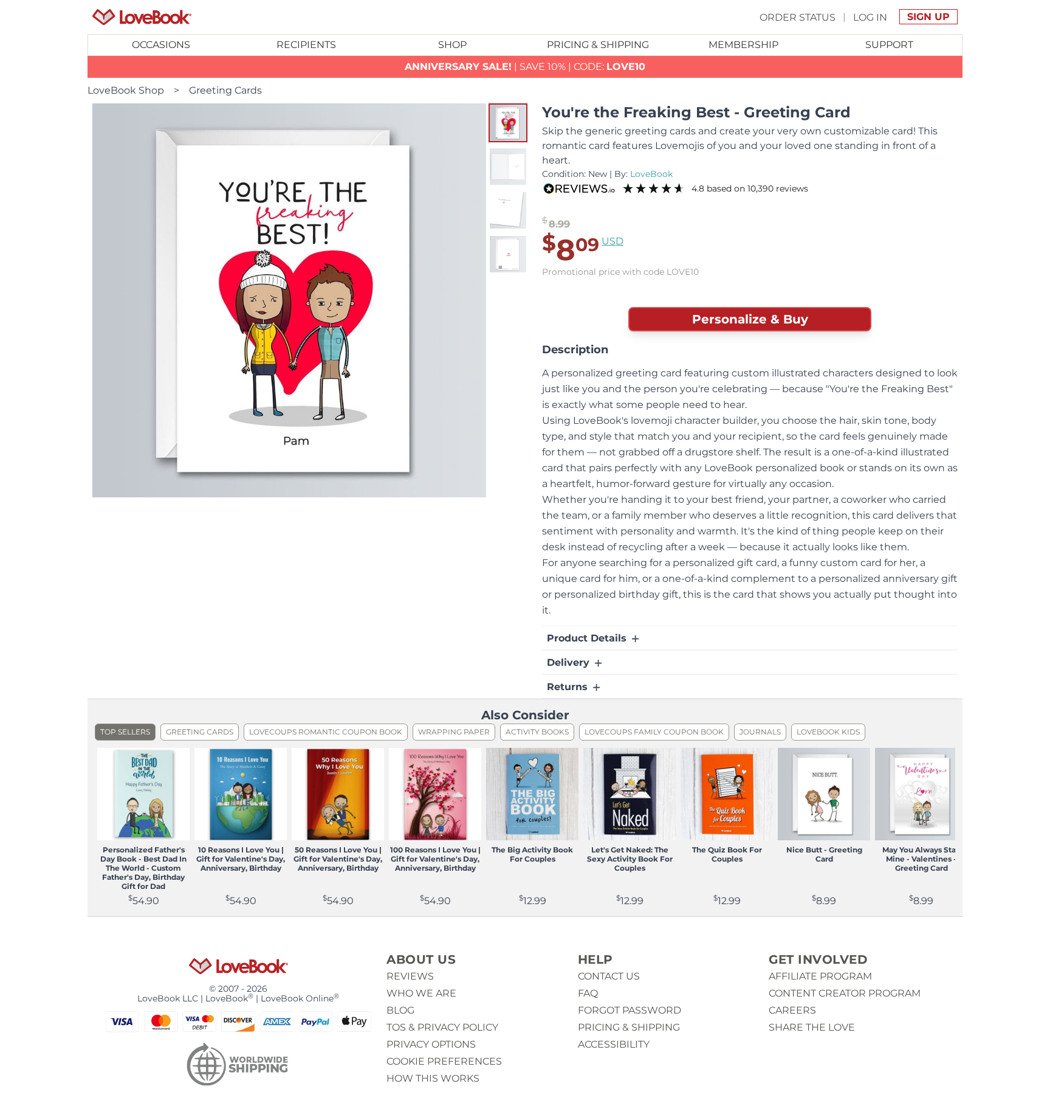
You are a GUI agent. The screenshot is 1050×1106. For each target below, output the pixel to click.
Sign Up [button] (928, 16)
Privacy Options (431, 1044)
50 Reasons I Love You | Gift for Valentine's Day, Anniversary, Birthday (337, 859)
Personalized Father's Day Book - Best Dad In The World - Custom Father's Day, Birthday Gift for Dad (143, 868)
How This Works (432, 1078)
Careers (792, 1010)
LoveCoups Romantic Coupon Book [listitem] (325, 731)
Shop (452, 44)
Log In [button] (870, 16)
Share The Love (812, 1027)
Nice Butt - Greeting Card (824, 854)
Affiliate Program (820, 976)
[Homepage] (141, 17)
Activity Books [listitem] (537, 731)
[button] (508, 122)
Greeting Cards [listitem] (199, 731)
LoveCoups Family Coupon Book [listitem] (654, 731)
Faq (588, 993)
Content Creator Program (845, 993)
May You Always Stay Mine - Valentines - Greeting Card (921, 859)
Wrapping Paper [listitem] (454, 731)
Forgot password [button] (629, 1010)
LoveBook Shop (126, 90)
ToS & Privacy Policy (442, 1027)
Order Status (798, 16)
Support (889, 44)
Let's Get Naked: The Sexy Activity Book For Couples (630, 859)
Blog (400, 1010)
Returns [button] (569, 687)
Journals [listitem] (760, 731)
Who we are (421, 993)
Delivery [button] (569, 662)
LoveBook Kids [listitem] (828, 731)
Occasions (161, 44)
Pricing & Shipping (598, 44)
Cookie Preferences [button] (444, 1061)
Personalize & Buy (750, 319)
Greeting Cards (225, 90)
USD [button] (612, 241)
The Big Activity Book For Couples (532, 854)
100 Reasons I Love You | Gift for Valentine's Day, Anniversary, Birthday (435, 859)
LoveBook (651, 173)
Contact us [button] (609, 976)
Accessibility (614, 1044)
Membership (743, 44)
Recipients (306, 44)
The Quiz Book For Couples (727, 854)
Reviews (410, 976)
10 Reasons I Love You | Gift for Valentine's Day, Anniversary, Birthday (240, 859)
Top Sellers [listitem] (125, 731)
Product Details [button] (588, 638)
